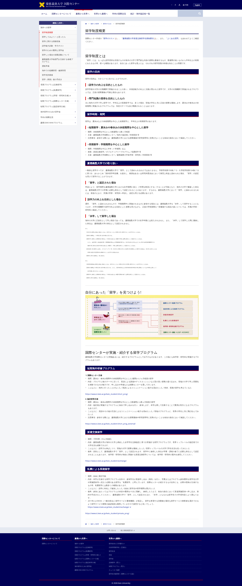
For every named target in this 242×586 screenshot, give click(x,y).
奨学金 (111, 559)
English (197, 5)
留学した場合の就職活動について (55, 54)
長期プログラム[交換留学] (51, 84)
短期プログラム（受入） (117, 566)
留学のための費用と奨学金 (53, 50)
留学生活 (112, 551)
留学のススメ (108, 38)
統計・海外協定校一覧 (140, 13)
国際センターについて (61, 13)
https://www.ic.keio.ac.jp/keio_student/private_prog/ (107, 513)
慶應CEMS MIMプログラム (51, 122)
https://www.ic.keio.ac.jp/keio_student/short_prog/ (106, 394)
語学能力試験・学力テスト (53, 46)
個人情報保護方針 (127, 530)
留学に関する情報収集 (51, 41)
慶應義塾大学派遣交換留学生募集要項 (138, 38)
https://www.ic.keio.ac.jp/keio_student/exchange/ (106, 461)
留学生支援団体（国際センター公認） (122, 574)
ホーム (44, 13)
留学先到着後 (47, 75)
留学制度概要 (47, 32)
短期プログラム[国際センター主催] (54, 101)
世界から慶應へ (101, 13)
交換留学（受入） (115, 562)
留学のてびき (107, 24)
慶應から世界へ (82, 13)
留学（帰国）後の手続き (52, 79)
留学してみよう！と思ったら (54, 37)
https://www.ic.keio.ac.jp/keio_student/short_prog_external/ (110, 423)
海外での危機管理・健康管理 (54, 70)
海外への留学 (95, 24)
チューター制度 (114, 570)
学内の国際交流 (119, 13)
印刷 (186, 5)
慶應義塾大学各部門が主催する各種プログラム (57, 60)
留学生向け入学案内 (116, 543)
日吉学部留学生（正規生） (118, 547)
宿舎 (110, 555)
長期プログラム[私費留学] (51, 90)
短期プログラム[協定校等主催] (52, 106)
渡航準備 (45, 66)
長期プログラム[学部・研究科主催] (54, 95)
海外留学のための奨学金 (50, 111)
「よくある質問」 (173, 38)
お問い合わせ (111, 530)
